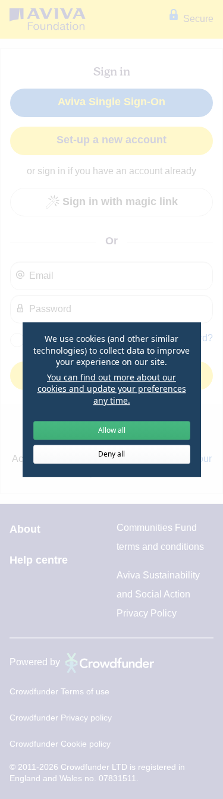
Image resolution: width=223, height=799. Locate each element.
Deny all (111, 454)
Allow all (111, 430)
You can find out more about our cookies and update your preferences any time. (111, 389)
